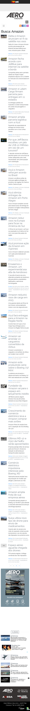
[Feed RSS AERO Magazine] (20, 25)
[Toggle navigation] (3, 26)
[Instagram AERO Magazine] (27, 25)
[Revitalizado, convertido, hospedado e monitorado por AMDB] (28, 708)
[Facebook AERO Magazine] (22, 25)
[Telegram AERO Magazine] (25, 25)
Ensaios (10, 286)
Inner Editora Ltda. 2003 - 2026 (13, 703)
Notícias (10, 53)
